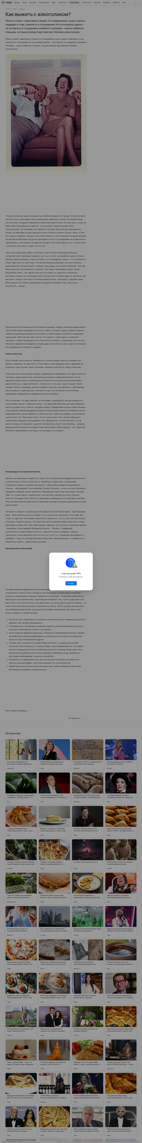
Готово (71, 583)
